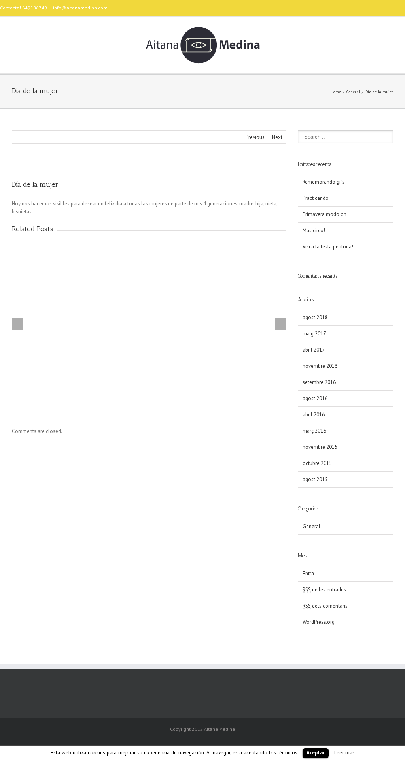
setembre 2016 (319, 382)
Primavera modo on (324, 214)
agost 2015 (315, 479)
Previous (255, 137)
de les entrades (324, 589)
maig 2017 (314, 333)
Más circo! (314, 230)
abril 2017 (314, 349)
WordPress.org (319, 622)
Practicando (316, 198)
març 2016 (314, 430)
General (353, 91)
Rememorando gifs (323, 182)
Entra (308, 573)
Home (336, 91)
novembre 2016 (320, 366)
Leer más (344, 752)
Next (277, 137)
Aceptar (316, 752)
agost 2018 (315, 317)
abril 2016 (314, 414)
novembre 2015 (320, 447)
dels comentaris (325, 605)
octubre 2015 (317, 463)
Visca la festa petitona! (328, 246)
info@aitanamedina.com (80, 8)
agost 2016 (315, 398)
